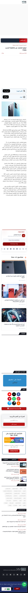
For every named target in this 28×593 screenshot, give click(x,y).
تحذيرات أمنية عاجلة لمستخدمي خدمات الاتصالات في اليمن (14, 516)
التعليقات (6, 459)
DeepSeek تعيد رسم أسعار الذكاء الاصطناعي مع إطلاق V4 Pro (11, 478)
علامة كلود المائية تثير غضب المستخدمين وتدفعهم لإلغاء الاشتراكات (12, 471)
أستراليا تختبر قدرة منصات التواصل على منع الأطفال (14, 526)
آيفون (21, 488)
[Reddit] (10, 249)
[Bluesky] (7, 249)
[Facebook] (26, 249)
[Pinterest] (14, 249)
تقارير (24, 498)
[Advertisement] (14, 20)
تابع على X (6, 91)
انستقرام (15, 495)
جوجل (20, 500)
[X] (23, 249)
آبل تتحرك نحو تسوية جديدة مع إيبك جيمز (16, 521)
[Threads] (4, 249)
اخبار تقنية (23, 493)
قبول (17, 588)
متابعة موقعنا (14, 451)
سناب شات (9, 500)
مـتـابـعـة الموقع (14, 409)
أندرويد (24, 491)
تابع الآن (5, 97)
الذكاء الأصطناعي (9, 493)
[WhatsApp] (20, 249)
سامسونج (15, 500)
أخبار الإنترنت (8, 488)
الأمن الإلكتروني (17, 493)
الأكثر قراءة (22, 459)
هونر (20, 505)
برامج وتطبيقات (9, 495)
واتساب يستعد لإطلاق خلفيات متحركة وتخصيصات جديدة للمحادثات (10, 40)
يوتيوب (10, 505)
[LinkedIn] (17, 249)
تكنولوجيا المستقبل (17, 498)
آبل (24, 488)
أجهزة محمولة (16, 45)
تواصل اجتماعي (9, 498)
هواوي (24, 505)
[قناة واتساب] (24, 584)
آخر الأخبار (14, 459)
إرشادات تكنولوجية (17, 491)
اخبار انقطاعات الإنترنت (8, 491)
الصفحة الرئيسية (22, 45)
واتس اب (15, 505)
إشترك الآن (14, 424)
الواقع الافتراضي (22, 495)
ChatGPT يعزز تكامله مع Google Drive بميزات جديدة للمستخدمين (11, 464)
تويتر (24, 500)
